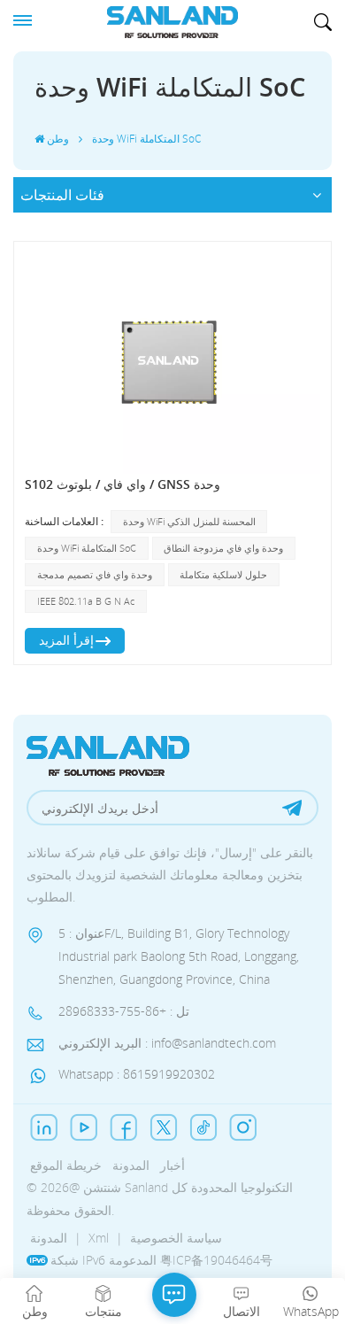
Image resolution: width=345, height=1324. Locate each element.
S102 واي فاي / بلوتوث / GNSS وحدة (122, 484)
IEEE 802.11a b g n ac (85, 601)
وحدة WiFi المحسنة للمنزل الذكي (189, 521)
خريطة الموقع (66, 1165)
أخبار (172, 1165)
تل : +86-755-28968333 (123, 1011)
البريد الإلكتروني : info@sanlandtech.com (167, 1042)
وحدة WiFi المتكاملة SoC (86, 547)
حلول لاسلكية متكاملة (223, 574)
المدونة (131, 1165)
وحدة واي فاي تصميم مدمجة (94, 574)
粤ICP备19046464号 (216, 1259)
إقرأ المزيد (66, 639)
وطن (58, 138)
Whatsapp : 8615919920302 (136, 1073)
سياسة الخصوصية (176, 1237)
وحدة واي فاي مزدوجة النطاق (223, 547)
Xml (98, 1237)
